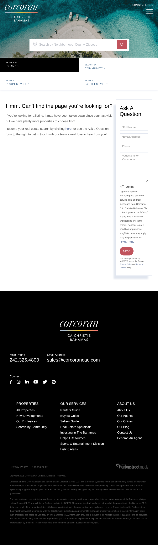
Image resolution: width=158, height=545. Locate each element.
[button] (122, 44)
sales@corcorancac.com (73, 357)
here (68, 129)
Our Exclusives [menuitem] (26, 421)
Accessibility (40, 466)
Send (126, 251)
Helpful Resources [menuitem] (73, 438)
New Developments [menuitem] (29, 416)
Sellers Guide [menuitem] (69, 421)
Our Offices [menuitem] (125, 421)
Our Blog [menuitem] (123, 427)
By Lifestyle (95, 83)
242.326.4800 (24, 357)
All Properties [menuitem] (25, 410)
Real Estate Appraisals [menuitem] (75, 427)
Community (94, 68)
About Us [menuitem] (123, 410)
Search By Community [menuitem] (31, 427)
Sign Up (136, 5)
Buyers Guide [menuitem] (69, 416)
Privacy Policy (127, 241)
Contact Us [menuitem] (124, 432)
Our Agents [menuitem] (125, 416)
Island (11, 66)
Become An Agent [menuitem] (129, 438)
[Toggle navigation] (149, 11)
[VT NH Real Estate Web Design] (132, 466)
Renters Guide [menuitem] (70, 410)
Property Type (18, 83)
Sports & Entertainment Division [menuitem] (82, 443)
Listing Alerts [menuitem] (69, 449)
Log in (149, 5)
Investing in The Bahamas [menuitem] (78, 432)
